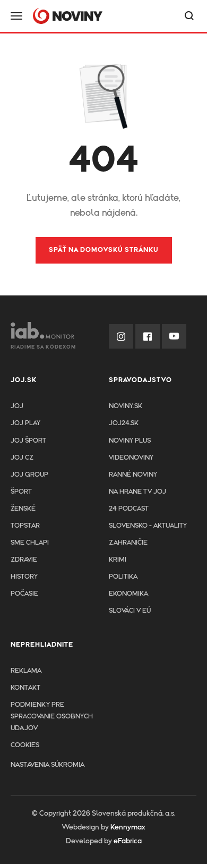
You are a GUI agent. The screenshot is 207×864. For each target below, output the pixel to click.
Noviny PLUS (130, 440)
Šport (21, 491)
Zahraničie (128, 542)
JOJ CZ (22, 457)
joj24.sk (124, 423)
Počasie (24, 593)
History (24, 576)
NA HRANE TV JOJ (137, 491)
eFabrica (128, 841)
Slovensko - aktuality (148, 525)
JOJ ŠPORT (28, 440)
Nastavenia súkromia (47, 764)
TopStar (25, 525)
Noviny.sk (125, 406)
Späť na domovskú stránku (104, 250)
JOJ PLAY (25, 423)
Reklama (26, 670)
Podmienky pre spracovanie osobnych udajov (52, 716)
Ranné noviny (133, 474)
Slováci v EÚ (130, 610)
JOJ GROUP (29, 474)
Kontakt (25, 687)
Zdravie (24, 559)
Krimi (117, 559)
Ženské (23, 508)
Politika (123, 576)
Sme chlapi (30, 542)
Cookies (25, 745)
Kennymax (127, 827)
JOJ (17, 406)
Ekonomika (128, 593)
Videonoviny (131, 457)
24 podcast (129, 508)
